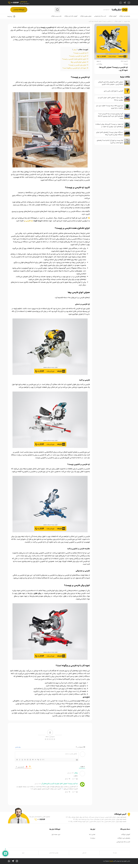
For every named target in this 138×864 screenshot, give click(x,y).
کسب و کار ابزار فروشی (123, 842)
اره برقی (84, 853)
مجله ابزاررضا (127, 21)
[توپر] (17, 760)
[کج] (19, 760)
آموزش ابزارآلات (117, 21)
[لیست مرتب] (27, 760)
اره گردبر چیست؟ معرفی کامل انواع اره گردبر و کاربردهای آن (59, 784)
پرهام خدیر (99, 64)
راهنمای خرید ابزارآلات (123, 838)
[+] (43, 759)
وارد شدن (18, 747)
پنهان (74, 50)
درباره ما (92, 838)
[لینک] (38, 760)
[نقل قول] (33, 760)
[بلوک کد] (35, 760)
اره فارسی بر (28, 221)
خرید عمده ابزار (56, 834)
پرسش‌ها (10, 16)
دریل (23, 853)
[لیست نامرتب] (30, 760)
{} (40, 759)
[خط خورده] (25, 760)
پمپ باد (115, 853)
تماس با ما (92, 834)
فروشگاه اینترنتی (18, 9)
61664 (15, 3)
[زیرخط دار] (22, 760)
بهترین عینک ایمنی (53, 853)
